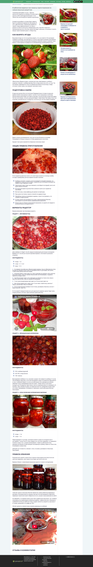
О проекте (45, 563)
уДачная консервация (16, 4)
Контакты (45, 565)
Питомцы (58, 1)
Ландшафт (28, 1)
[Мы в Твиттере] (75, 2)
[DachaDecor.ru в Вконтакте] (79, 2)
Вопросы (68, 1)
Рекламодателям (47, 556)
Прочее (63, 1)
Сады (42, 1)
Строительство (36, 1)
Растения (47, 1)
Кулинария (52, 1)
